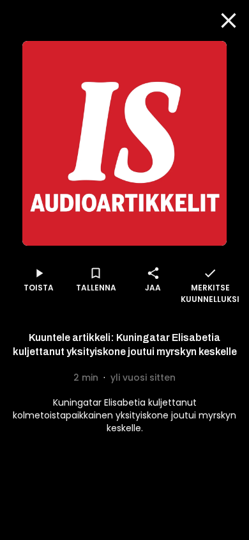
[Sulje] (228, 20)
